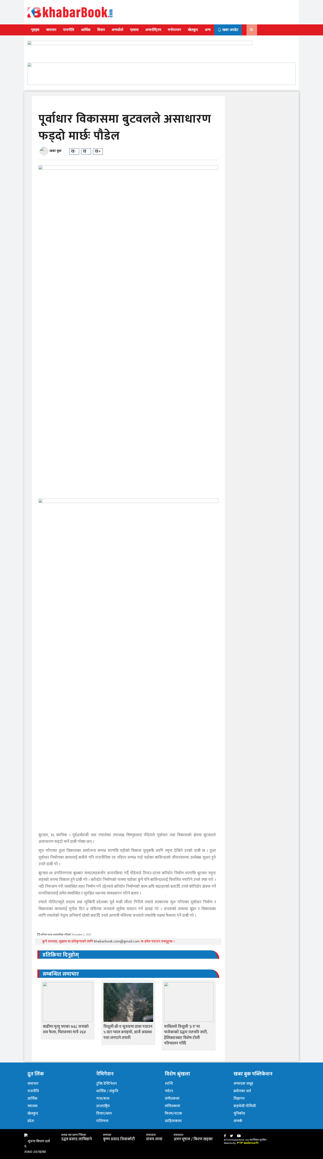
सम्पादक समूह (243, 1084)
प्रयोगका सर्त (242, 1091)
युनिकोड (239, 1113)
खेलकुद (193, 30)
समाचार (51, 30)
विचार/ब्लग (104, 1113)
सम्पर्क (238, 1121)
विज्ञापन (239, 1098)
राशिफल (102, 1121)
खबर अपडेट (229, 30)
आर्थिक (86, 30)
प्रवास (134, 30)
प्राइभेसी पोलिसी (245, 1106)
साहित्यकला (173, 1121)
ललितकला (172, 1106)
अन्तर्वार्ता (117, 30)
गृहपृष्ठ (35, 30)
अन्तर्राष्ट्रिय (153, 30)
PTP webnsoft (248, 1143)
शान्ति (169, 1084)
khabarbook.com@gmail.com (117, 941)
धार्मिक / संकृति (107, 1091)
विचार (101, 30)
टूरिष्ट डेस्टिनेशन (106, 1084)
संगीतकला (172, 1098)
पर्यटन (169, 1091)
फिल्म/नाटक (173, 1113)
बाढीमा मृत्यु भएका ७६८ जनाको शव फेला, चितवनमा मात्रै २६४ (66, 1029)
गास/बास (102, 1098)
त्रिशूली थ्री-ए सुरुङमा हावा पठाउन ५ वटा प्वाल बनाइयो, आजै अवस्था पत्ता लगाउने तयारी (127, 1032)
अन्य (207, 30)
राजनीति (68, 30)
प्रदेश (30, 1121)
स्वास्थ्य (32, 1106)
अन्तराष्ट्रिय (103, 1106)
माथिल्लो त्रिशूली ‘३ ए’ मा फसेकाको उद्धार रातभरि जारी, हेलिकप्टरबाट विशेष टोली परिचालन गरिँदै (186, 1035)
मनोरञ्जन (174, 30)
